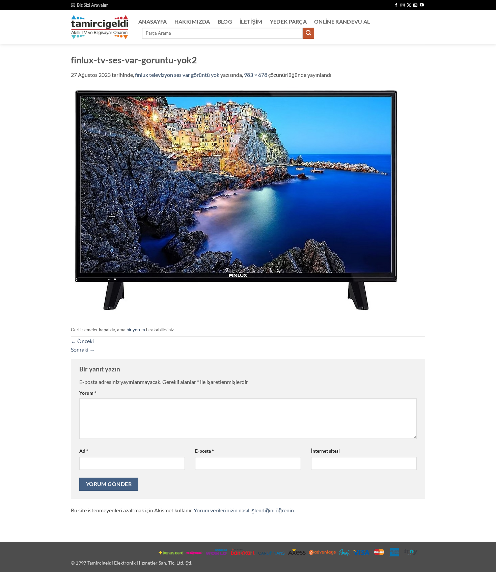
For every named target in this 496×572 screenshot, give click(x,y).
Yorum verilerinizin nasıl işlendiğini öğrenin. (244, 510)
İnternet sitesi (325, 451)
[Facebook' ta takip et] (396, 5)
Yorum (88, 393)
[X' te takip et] (409, 5)
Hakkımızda (192, 21)
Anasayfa (152, 21)
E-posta (204, 451)
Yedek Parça (288, 21)
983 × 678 (255, 74)
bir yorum (136, 329)
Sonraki (83, 349)
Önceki (82, 341)
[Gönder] (308, 33)
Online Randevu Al (342, 21)
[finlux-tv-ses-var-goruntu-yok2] (237, 201)
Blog (225, 21)
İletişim (251, 21)
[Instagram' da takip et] (403, 5)
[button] (90, 5)
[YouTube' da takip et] (422, 5)
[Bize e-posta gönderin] (415, 5)
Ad (83, 451)
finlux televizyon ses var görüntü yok (177, 74)
